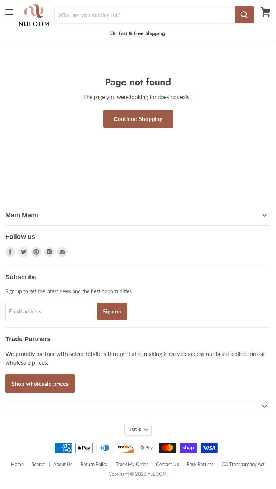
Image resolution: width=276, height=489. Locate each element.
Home (17, 464)
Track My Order (132, 464)
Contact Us (167, 464)
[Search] (244, 14)
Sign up (112, 311)
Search (38, 464)
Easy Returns (200, 464)
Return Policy (94, 464)
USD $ (134, 429)
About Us (63, 464)
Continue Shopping (138, 118)
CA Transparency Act (243, 464)
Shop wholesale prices (40, 383)
